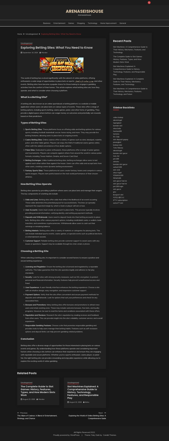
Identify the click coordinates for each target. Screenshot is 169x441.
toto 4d (116, 156)
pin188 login (118, 186)
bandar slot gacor (120, 153)
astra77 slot (118, 203)
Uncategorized (26, 43)
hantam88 (117, 131)
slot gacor (117, 189)
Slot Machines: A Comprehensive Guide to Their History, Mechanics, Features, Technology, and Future (130, 91)
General (123, 23)
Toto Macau (118, 148)
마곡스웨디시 (118, 197)
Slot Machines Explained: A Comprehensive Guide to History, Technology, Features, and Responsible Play (83, 392)
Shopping (81, 23)
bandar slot (117, 125)
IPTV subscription (120, 200)
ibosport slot (118, 194)
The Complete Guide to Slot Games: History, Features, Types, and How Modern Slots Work (38, 391)
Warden (44, 53)
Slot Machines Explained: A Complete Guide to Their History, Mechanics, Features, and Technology (128, 81)
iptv (114, 192)
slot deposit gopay (120, 139)
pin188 (116, 159)
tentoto (116, 134)
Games (71, 23)
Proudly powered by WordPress (66, 435)
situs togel (117, 172)
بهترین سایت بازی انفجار (84, 81)
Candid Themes (109, 435)
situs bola (117, 128)
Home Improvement (108, 23)
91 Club (116, 136)
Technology (92, 23)
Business (46, 23)
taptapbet (117, 123)
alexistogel (117, 120)
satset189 (117, 167)
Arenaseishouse (84, 11)
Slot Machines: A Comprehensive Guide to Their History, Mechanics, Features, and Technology (130, 49)
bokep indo (117, 145)
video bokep (118, 117)
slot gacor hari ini (120, 181)
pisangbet (117, 142)
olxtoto (116, 161)
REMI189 (117, 178)
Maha (87, 402)
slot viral (116, 170)
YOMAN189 (118, 175)
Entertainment (59, 23)
